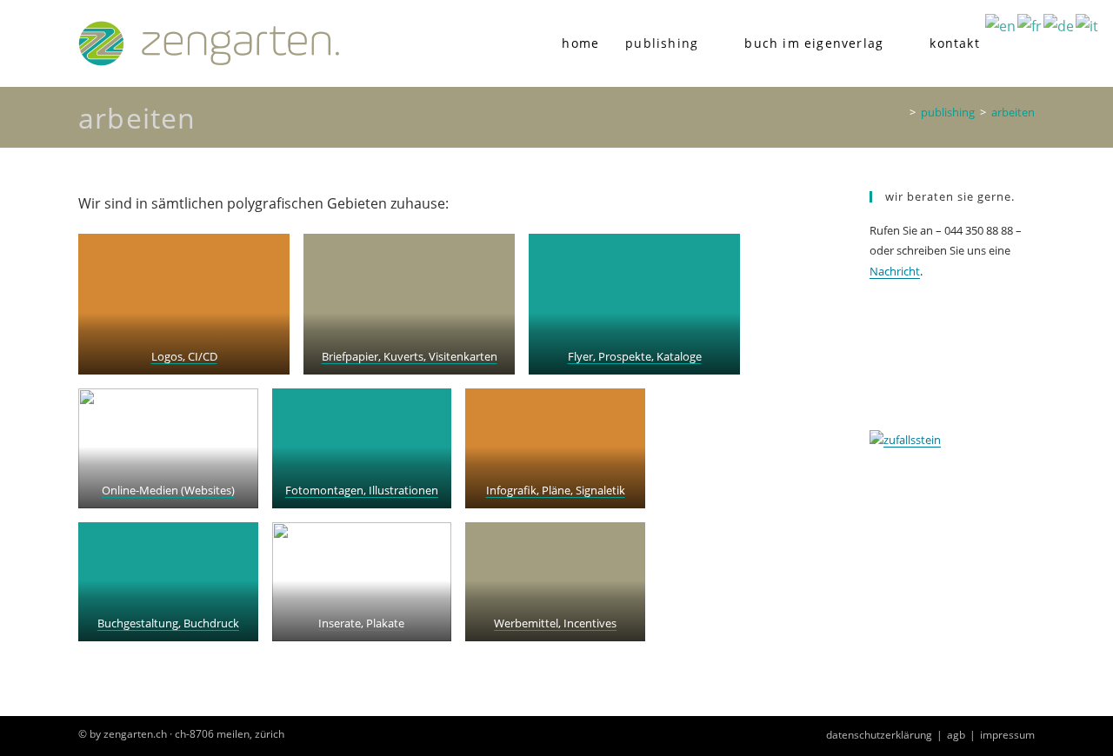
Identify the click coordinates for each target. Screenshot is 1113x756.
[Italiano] (1088, 25)
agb (956, 734)
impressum (1007, 734)
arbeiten (1013, 112)
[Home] (900, 112)
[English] (1001, 25)
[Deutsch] (1059, 25)
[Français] (1030, 25)
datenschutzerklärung (879, 734)
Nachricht (895, 271)
